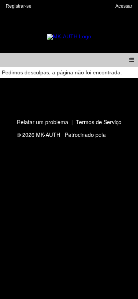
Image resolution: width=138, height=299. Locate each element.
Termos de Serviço (99, 122)
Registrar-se (18, 6)
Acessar (123, 6)
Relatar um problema (42, 122)
